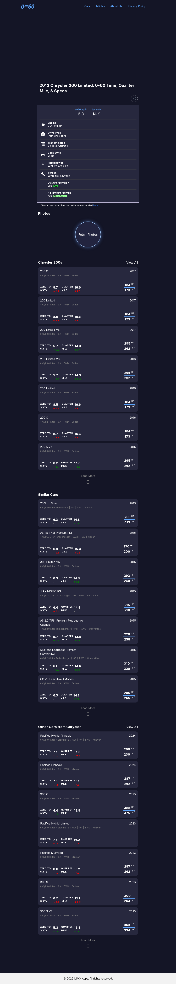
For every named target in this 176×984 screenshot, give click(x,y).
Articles (100, 6)
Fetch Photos (88, 234)
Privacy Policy (137, 6)
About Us (116, 6)
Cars (87, 6)
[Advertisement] (88, 47)
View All (132, 262)
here (95, 205)
